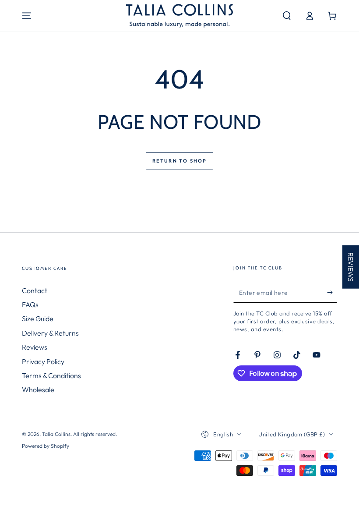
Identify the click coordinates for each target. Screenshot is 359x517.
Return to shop (179, 161)
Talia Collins (56, 434)
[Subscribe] (332, 292)
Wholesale (38, 389)
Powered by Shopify (45, 446)
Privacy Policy (43, 361)
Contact (34, 290)
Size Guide (37, 318)
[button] (286, 15)
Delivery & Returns (50, 333)
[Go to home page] (179, 16)
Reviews (34, 347)
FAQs (30, 304)
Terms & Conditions (51, 375)
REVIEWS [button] (350, 267)
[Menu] (26, 15)
